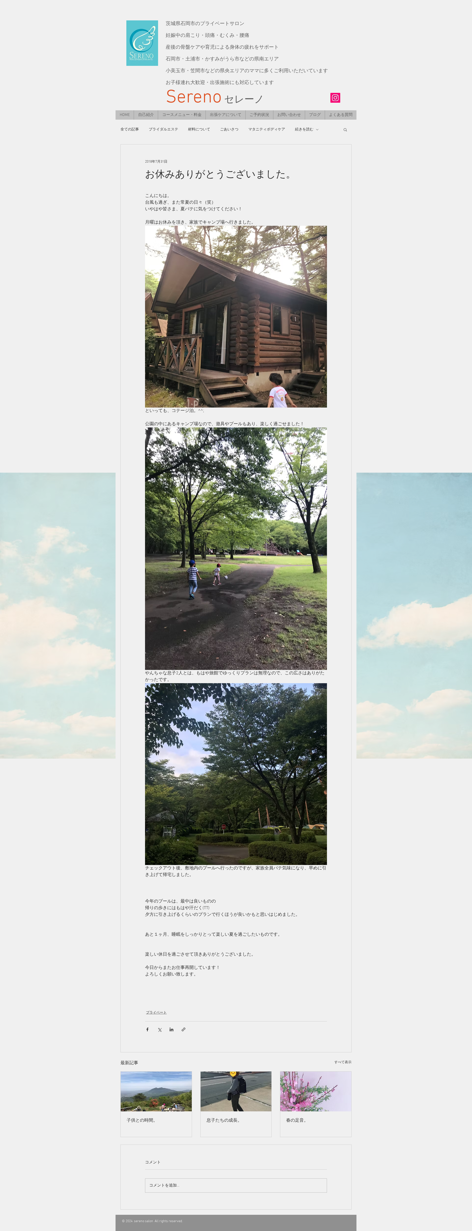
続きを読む (304, 129)
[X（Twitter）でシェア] (159, 1029)
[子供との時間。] (156, 1091)
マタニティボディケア (266, 129)
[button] (345, 129)
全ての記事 (129, 129)
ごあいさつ (229, 129)
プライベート (156, 1013)
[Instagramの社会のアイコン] (335, 98)
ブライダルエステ (163, 129)
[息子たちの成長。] (236, 1091)
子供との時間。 (142, 1120)
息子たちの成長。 (224, 1120)
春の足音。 (297, 1120)
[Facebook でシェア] (147, 1029)
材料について (199, 129)
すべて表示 (343, 1062)
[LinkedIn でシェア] (171, 1029)
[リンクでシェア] (183, 1029)
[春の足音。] (315, 1091)
